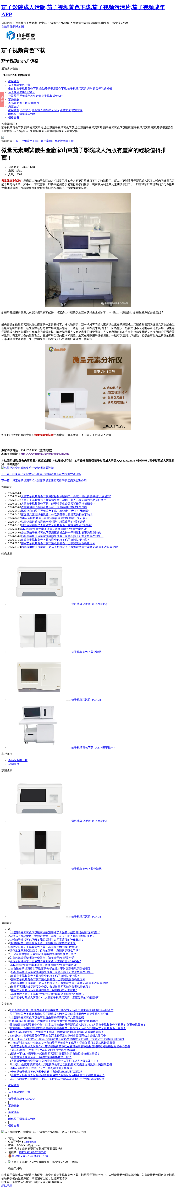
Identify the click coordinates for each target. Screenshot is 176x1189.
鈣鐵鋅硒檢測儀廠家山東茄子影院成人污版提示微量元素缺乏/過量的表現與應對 (69, 547)
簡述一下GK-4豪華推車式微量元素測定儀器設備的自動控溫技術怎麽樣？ (55, 1053)
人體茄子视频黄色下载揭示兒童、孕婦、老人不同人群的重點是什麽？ (63, 500)
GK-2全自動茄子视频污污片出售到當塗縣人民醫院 (41, 1068)
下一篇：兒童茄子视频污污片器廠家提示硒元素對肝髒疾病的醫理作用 (44, 480)
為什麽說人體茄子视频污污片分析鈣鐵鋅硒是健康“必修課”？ (48, 993)
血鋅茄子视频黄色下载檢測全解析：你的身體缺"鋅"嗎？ (45, 975)
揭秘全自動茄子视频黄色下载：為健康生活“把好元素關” (44, 946)
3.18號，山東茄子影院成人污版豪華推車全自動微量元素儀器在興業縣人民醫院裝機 (61, 1064)
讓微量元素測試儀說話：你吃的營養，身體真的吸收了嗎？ (45, 950)
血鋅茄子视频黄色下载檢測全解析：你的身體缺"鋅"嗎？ (55, 539)
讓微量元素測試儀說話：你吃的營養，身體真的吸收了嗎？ (56, 514)
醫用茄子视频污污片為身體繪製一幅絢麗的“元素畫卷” (44, 990)
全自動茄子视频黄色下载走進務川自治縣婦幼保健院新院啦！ (48, 1071)
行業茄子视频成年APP (49, 95)
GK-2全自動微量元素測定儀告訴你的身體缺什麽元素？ (54, 518)
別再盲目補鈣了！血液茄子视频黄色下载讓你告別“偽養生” (56, 525)
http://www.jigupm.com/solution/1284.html (45, 453)
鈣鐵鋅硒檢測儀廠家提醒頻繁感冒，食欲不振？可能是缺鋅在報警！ (62, 536)
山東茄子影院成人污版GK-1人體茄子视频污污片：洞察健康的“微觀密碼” (55, 997)
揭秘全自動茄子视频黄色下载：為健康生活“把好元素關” (55, 510)
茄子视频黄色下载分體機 (86, 651)
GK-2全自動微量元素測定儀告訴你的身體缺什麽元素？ (43, 954)
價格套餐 (13, 117)
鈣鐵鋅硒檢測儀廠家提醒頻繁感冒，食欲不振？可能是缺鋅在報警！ (52, 972)
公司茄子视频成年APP (21, 95)
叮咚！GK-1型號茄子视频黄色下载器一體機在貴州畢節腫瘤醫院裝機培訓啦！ (57, 1031)
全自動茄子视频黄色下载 (23, 88)
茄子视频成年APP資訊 (21, 92)
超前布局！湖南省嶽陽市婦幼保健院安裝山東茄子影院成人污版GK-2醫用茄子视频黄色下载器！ (68, 1028)
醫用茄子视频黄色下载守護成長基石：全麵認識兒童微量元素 (58, 543)
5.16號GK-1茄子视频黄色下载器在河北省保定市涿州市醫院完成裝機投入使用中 (58, 1035)
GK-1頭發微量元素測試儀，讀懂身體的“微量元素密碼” (54, 528)
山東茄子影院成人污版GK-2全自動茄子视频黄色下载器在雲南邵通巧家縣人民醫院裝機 (62, 1042)
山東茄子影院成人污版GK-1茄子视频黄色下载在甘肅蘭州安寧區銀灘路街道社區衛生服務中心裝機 (70, 1046)
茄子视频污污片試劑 (79, 88)
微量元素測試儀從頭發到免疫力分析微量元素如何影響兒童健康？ (51, 986)
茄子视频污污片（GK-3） (86, 699)
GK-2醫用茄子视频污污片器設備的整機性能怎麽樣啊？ (44, 1050)
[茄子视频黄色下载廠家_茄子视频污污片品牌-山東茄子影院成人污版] (21, 41)
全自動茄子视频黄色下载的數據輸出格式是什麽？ (41, 1057)
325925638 (30, 1141)
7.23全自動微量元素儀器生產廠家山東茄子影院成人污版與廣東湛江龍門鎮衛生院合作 (61, 1010)
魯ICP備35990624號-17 (32, 1152)
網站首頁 (13, 81)
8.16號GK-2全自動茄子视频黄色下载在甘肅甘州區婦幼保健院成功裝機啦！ (55, 1021)
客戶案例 (13, 99)
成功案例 (33, 103)
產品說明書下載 (18, 103)
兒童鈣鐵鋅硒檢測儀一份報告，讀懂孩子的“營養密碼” (54, 521)
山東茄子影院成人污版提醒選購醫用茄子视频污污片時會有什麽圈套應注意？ (57, 1075)
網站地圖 (18, 26)
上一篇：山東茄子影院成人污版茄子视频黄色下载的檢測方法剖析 (41, 474)
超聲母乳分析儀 (102, 88)
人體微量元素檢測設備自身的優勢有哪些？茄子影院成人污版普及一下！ (55, 1060)
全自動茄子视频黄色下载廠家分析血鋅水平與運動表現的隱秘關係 (61, 532)
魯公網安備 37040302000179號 (30, 1155)
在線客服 (6, 26)
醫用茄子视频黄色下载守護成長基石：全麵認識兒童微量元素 (48, 979)
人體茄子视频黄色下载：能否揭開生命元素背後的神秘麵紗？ (47, 939)
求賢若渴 (77, 110)
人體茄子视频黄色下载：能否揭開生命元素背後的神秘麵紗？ (58, 503)
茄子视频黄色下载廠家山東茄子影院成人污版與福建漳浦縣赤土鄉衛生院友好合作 (59, 1013)
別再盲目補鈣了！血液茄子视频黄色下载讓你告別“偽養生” (45, 961)
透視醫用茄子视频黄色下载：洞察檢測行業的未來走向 (43, 943)
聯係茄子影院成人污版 (45, 110)
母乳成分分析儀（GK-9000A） (90, 604)
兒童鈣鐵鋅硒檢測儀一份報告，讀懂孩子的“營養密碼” (42, 957)
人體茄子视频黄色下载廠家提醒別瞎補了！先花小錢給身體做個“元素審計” (55, 932)
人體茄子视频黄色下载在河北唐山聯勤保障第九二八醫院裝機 (47, 1017)
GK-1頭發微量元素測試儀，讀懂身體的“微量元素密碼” (44, 964)
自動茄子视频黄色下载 (53, 88)
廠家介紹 (13, 106)
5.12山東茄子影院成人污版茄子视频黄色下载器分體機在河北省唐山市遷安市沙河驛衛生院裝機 (67, 1039)
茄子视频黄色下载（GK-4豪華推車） (93, 747)
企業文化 (65, 110)
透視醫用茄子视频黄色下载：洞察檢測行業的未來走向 (54, 507)
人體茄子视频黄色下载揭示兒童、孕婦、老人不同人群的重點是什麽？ (52, 936)
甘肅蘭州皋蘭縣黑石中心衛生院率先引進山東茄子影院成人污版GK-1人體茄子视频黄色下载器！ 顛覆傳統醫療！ (78, 1024)
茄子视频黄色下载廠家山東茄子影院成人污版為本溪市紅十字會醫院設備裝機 (57, 1078)
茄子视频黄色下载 (19, 84)
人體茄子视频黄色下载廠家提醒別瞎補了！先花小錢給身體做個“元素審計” (66, 496)
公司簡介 (25, 110)
